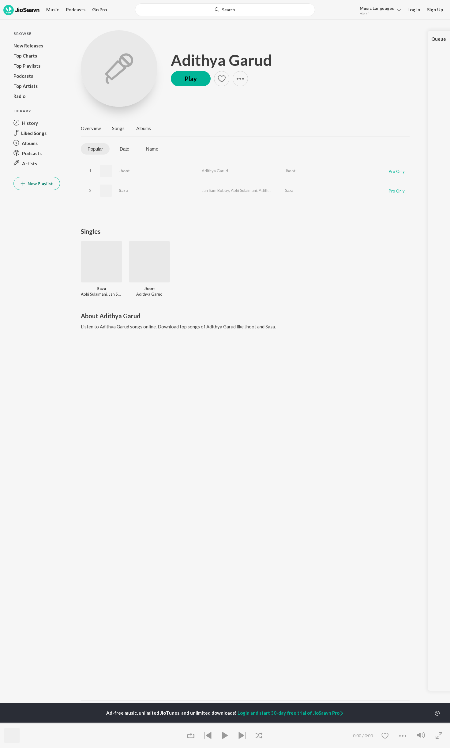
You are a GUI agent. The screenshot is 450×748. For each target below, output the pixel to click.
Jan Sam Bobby (215, 190)
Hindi (364, 14)
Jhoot (124, 170)
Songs (118, 128)
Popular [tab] (95, 148)
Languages (377, 8)
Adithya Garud (221, 60)
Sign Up (435, 9)
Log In (413, 9)
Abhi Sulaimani (244, 190)
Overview (91, 128)
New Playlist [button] (40, 183)
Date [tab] (124, 148)
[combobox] (225, 10)
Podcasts (75, 9)
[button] (378, 10)
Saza (123, 190)
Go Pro (99, 9)
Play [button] (191, 78)
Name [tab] (152, 148)
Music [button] (52, 9)
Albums (143, 128)
